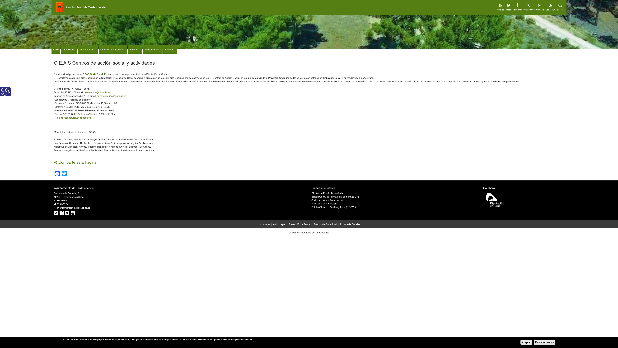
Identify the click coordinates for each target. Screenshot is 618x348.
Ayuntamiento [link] (87, 49)
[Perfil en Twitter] (508, 5)
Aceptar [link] (526, 342)
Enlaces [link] (169, 49)
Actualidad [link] (68, 49)
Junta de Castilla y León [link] (324, 203)
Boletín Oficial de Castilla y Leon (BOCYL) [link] (333, 207)
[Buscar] (560, 5)
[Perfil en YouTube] (500, 5)
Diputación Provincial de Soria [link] (327, 193)
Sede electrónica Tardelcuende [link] (327, 200)
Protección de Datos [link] (299, 224)
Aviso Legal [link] (279, 224)
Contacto (540, 9)
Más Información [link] (544, 342)
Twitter (508, 9)
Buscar (560, 9)
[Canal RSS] (550, 5)
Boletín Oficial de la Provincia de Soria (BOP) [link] (335, 196)
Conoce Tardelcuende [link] (112, 49)
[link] (93, 74)
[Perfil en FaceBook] (517, 5)
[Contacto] (540, 5)
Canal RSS (551, 9)
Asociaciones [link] (152, 49)
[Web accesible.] (4, 91)
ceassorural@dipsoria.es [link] (97, 92)
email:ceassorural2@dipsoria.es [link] (74, 117)
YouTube (500, 9)
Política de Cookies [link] (350, 224)
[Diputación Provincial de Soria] (495, 199)
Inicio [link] (56, 49)
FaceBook (517, 9)
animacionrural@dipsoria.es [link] (111, 95)
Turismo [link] (134, 49)
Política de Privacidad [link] (325, 224)
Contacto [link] (265, 224)
